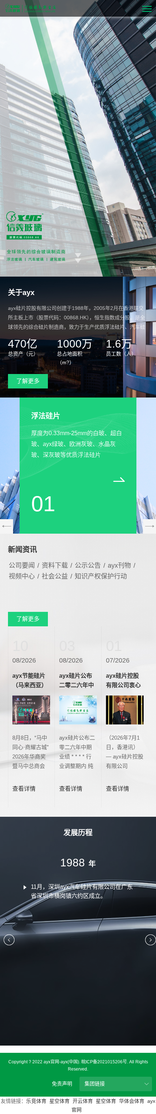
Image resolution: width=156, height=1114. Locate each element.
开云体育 (83, 1101)
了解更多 (28, 381)
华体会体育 (131, 1101)
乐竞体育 (36, 1101)
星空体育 (59, 1101)
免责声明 (62, 1083)
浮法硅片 (45, 416)
